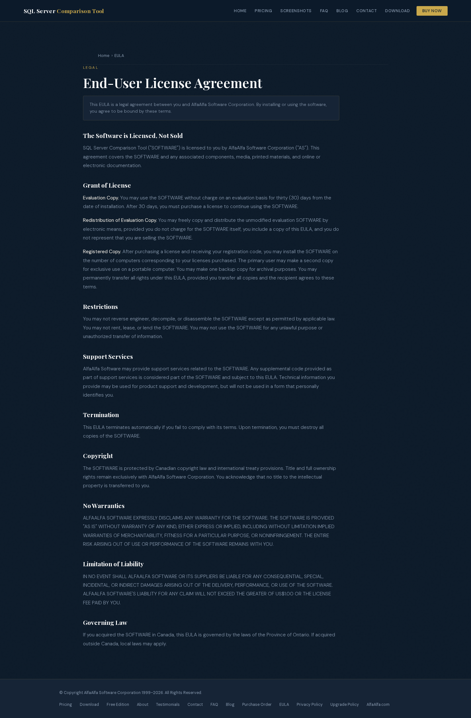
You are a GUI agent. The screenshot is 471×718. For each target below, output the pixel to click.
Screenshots (296, 10)
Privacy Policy (310, 704)
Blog (342, 10)
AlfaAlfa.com (378, 704)
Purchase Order (257, 704)
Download (397, 10)
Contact (366, 10)
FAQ (324, 10)
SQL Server (64, 10)
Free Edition (118, 704)
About (142, 704)
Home (240, 10)
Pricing (263, 10)
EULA (284, 704)
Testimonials (168, 704)
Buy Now (432, 10)
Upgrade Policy (344, 704)
